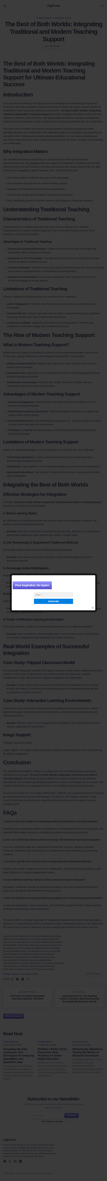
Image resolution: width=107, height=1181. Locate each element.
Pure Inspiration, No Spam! (32, 585)
